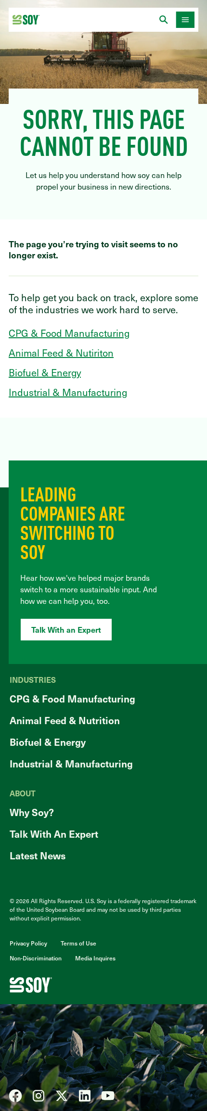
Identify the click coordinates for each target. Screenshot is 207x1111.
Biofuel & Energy (45, 372)
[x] (61, 1095)
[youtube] (108, 1095)
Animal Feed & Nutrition (65, 720)
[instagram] (38, 1095)
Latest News (37, 855)
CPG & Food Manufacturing (69, 333)
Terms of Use (78, 943)
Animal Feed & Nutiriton (61, 352)
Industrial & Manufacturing (68, 392)
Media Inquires (95, 958)
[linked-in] (84, 1095)
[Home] (26, 20)
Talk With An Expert (54, 834)
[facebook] (15, 1095)
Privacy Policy (28, 943)
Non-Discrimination (36, 958)
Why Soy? (32, 812)
